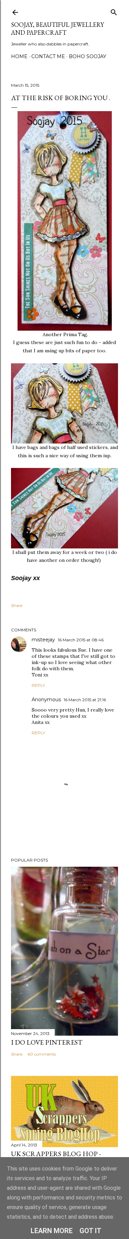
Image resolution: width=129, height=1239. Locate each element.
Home (19, 56)
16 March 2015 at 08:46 (81, 639)
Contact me (48, 56)
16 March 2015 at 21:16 (85, 699)
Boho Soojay (87, 56)
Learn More (52, 1231)
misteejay (43, 640)
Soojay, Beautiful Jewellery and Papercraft (57, 28)
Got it (90, 1231)
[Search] (114, 11)
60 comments (42, 1054)
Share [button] (16, 605)
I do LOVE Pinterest (47, 1042)
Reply (38, 685)
